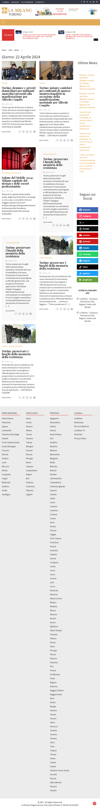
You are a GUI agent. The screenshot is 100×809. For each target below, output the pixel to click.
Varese (53, 766)
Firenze (29, 450)
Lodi (52, 582)
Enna (52, 522)
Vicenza (53, 786)
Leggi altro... (7, 132)
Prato (52, 678)
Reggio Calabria (57, 690)
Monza (53, 610)
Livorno (53, 578)
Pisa (52, 666)
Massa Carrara (56, 598)
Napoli (29, 474)
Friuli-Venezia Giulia (10, 442)
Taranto (53, 734)
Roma (28, 462)
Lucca (52, 586)
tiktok (85, 267)
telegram (86, 261)
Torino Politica (49, 154)
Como (52, 502)
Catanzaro (30, 486)
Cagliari (29, 494)
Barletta (53, 446)
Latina (52, 566)
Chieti (52, 498)
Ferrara (53, 530)
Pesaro (53, 654)
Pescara (53, 658)
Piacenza (54, 662)
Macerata (54, 590)
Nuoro (53, 622)
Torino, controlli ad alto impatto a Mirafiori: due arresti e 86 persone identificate (79, 36)
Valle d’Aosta (7, 418)
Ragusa (53, 682)
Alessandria (55, 422)
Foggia (53, 534)
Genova (29, 426)
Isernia (53, 558)
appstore (86, 273)
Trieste (29, 442)
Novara (53, 618)
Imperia (53, 554)
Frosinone (54, 542)
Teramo (53, 738)
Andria (53, 426)
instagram (87, 216)
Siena (52, 722)
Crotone (53, 514)
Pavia (52, 646)
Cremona (54, 510)
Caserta (53, 490)
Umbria (5, 458)
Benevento (55, 454)
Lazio (4, 462)
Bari (27, 478)
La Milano (5, 2)
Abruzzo (5, 466)
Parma (52, 642)
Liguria (5, 426)
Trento (29, 434)
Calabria (5, 486)
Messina (53, 614)
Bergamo (54, 458)
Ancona (29, 454)
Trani (52, 746)
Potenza (29, 482)
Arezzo (53, 430)
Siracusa (53, 726)
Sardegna (6, 494)
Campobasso (31, 470)
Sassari (53, 714)
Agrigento (54, 418)
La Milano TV (39, 2)
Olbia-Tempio (56, 630)
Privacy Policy (80, 438)
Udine (52, 758)
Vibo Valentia (55, 782)
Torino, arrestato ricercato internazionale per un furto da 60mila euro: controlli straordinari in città (39, 36)
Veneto (5, 438)
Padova (53, 638)
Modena (53, 606)
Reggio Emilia (56, 694)
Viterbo (53, 790)
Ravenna (53, 686)
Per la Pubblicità (27, 2)
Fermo (53, 526)
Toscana (5, 450)
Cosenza (53, 506)
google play (87, 280)
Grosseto (54, 550)
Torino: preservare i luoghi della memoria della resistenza (55, 163)
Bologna (29, 446)
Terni (52, 742)
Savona (53, 718)
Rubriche (78, 434)
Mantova (54, 594)
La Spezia (54, 562)
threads (86, 229)
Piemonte (6, 422)
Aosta (28, 418)
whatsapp (87, 254)
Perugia (29, 458)
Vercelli (53, 774)
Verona (53, 778)
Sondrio (53, 730)
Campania (6, 474)
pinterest (86, 241)
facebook (86, 210)
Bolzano (53, 466)
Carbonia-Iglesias (57, 486)
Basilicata (6, 482)
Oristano (53, 634)
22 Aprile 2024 (8, 104)
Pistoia (53, 670)
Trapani (53, 750)
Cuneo (53, 518)
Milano (29, 430)
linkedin (86, 248)
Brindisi (53, 474)
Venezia (29, 438)
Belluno (53, 450)
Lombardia (6, 430)
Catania (53, 494)
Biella (52, 462)
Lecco (52, 574)
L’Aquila (29, 466)
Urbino (53, 762)
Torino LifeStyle (13, 242)
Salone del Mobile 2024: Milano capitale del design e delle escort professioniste (17, 182)
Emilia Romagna (9, 446)
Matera (53, 602)
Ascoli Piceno (55, 434)
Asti (51, 438)
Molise (5, 470)
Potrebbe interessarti (11, 173)
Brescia (53, 470)
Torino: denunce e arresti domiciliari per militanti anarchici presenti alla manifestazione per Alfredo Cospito (18, 93)
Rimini (52, 702)
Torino (4, 83)
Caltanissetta (56, 478)
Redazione (15, 2)
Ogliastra (54, 626)
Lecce (52, 570)
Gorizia (53, 546)
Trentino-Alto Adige (10, 434)
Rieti (52, 698)
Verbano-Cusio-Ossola (59, 770)
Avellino (53, 442)
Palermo (29, 490)
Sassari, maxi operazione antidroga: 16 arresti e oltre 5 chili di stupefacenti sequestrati (85, 120)
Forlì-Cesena (55, 538)
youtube (86, 235)
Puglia (4, 478)
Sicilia (4, 490)
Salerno (53, 710)
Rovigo (53, 706)
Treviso (53, 754)
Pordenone (55, 674)
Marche (5, 454)
